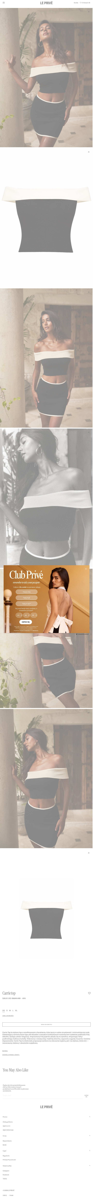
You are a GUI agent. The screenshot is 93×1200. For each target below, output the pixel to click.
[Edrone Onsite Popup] (45, 600)
